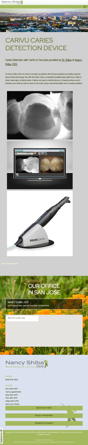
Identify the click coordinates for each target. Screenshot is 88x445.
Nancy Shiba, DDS (27, 432)
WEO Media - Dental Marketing (48, 432)
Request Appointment (44, 415)
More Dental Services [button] (10, 263)
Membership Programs (44, 423)
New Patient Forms (44, 408)
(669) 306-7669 (11, 379)
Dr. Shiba (66, 60)
